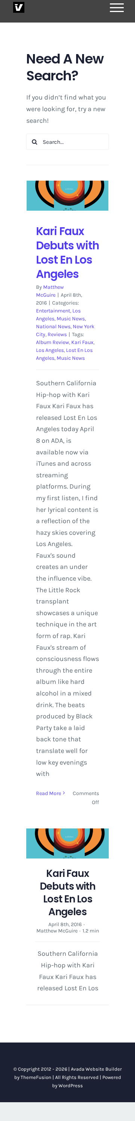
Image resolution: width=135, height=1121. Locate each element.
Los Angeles (50, 350)
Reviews (57, 334)
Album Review (52, 342)
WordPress (70, 1085)
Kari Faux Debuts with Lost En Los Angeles (67, 252)
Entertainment (53, 311)
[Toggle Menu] (117, 7)
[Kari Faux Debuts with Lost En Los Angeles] (67, 196)
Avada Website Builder (96, 1069)
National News (53, 326)
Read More (48, 793)
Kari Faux (82, 342)
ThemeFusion (36, 1077)
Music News (71, 318)
